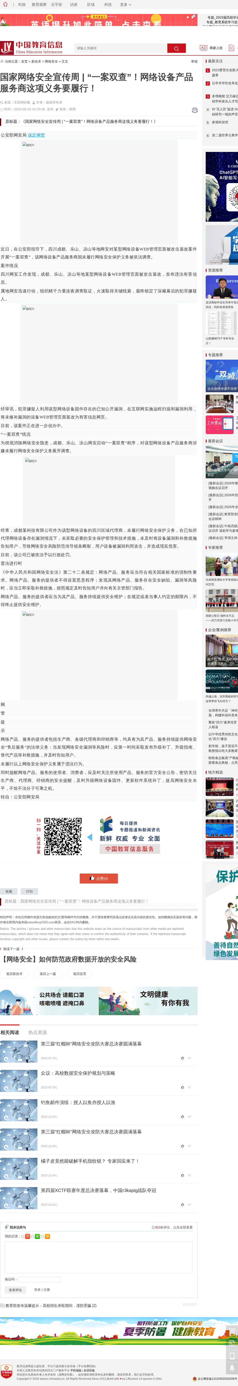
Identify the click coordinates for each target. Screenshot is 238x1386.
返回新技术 (14, 974)
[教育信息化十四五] (220, 404)
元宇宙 (56, 5)
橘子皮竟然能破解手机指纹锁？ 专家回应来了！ (90, 1161)
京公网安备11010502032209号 (217, 1378)
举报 (194, 61)
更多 (124, 5)
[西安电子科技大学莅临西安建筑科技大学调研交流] (220, 849)
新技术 (36, 61)
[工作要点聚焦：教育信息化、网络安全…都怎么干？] (220, 424)
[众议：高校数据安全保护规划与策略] (18, 1081)
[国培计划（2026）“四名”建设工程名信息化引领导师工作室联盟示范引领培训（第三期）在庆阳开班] (220, 828)
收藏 (9, 891)
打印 (29, 891)
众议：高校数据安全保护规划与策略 (78, 1073)
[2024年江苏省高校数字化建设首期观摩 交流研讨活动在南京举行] (220, 807)
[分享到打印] (195, 110)
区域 (91, 5)
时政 (22, 5)
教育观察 (39, 5)
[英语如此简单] (99, 24)
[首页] (5, 4)
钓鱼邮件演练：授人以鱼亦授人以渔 (78, 1102)
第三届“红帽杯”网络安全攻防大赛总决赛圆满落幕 (91, 1043)
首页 (24, 61)
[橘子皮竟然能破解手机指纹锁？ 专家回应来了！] (18, 1169)
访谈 (73, 5)
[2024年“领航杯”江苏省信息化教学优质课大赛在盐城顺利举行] (220, 786)
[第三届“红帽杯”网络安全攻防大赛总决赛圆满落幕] (18, 1052)
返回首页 (79, 974)
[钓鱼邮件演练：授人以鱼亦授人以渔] (18, 1110)
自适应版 (89, 1370)
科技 (108, 5)
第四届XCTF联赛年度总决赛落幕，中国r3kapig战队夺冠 (98, 1190)
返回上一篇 (48, 974)
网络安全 (51, 61)
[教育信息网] (25, 46)
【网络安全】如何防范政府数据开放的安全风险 (68, 959)
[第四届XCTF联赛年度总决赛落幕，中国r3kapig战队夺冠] (18, 1198)
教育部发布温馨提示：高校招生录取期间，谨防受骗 (48, 1306)
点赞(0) (102, 878)
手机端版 (76, 1370)
